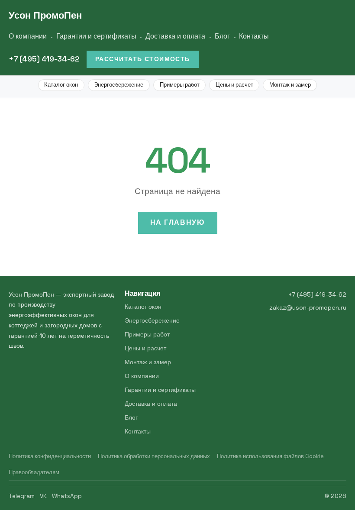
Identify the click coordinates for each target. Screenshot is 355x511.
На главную (177, 222)
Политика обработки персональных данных (154, 456)
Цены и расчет (234, 84)
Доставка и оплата (175, 36)
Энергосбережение (118, 84)
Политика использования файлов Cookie (270, 456)
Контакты (254, 36)
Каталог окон (61, 84)
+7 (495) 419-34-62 (44, 59)
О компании (28, 36)
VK (43, 496)
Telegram (22, 496)
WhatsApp (67, 496)
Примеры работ (180, 84)
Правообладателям (34, 472)
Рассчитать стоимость (142, 59)
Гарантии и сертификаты (96, 36)
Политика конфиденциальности (50, 456)
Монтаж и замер (290, 84)
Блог (222, 36)
